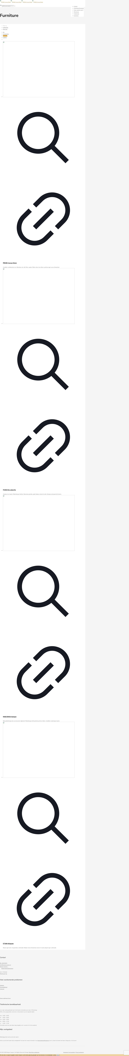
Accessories (6, 34)
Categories (5, 27)
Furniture (5, 36)
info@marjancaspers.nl (5, 965)
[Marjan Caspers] (21, 2)
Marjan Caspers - (6, 967)
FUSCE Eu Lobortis (9, 490)
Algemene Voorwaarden (69, 1052)
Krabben (2, 985)
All (3, 32)
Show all (5, 29)
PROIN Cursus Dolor (10, 263)
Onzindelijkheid (3, 987)
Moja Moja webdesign (34, 1052)
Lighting (5, 37)
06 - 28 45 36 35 (3, 963)
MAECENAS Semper (9, 717)
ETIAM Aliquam (8, 944)
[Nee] (59, 1055)
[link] (14, 6)
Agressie (2, 989)
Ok (57, 1055)
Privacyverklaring (80, 1052)
